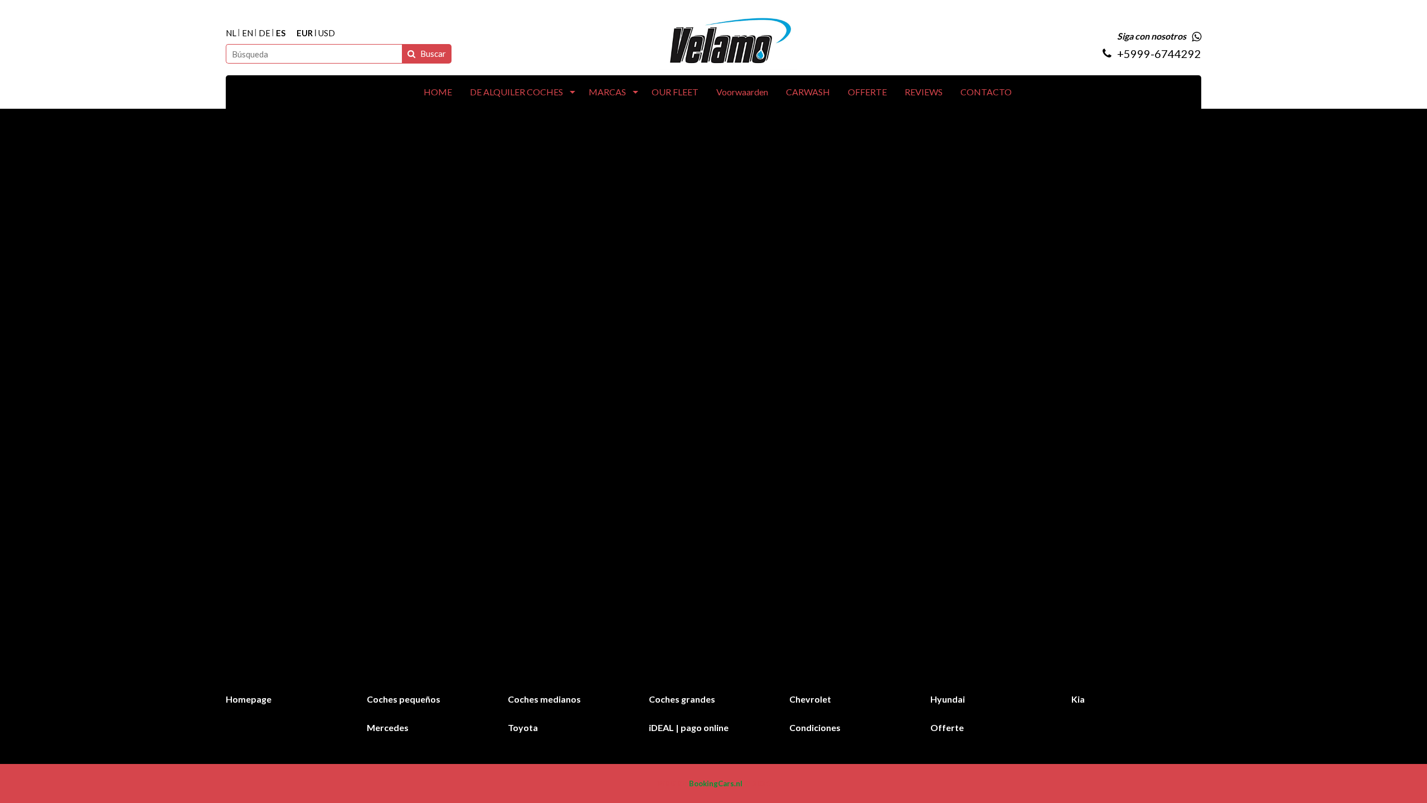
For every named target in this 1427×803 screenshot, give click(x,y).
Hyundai (947, 699)
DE (264, 33)
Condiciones (815, 727)
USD (326, 33)
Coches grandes (682, 699)
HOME (438, 91)
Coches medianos (544, 699)
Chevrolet (810, 699)
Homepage (248, 699)
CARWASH (808, 91)
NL (231, 33)
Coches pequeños (403, 699)
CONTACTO (986, 91)
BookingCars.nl (715, 783)
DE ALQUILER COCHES (516, 91)
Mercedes (388, 727)
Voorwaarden (742, 91)
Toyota (523, 727)
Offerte (947, 727)
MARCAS (607, 91)
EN (247, 33)
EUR (305, 33)
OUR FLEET (675, 91)
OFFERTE (867, 91)
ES (280, 33)
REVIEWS (924, 91)
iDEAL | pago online (689, 727)
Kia (1078, 699)
